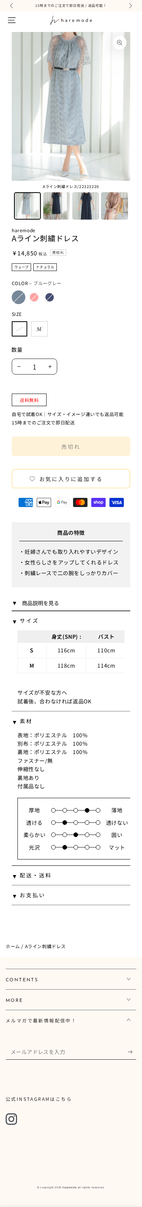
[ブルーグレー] (18, 297)
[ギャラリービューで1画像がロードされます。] (27, 206)
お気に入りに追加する (71, 479)
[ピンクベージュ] (34, 297)
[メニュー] (12, 20)
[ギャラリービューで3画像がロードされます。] (85, 206)
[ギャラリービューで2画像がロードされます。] (56, 206)
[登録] (132, 1052)
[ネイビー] (49, 297)
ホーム (13, 946)
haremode (24, 230)
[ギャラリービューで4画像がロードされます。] (114, 206)
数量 (16, 349)
